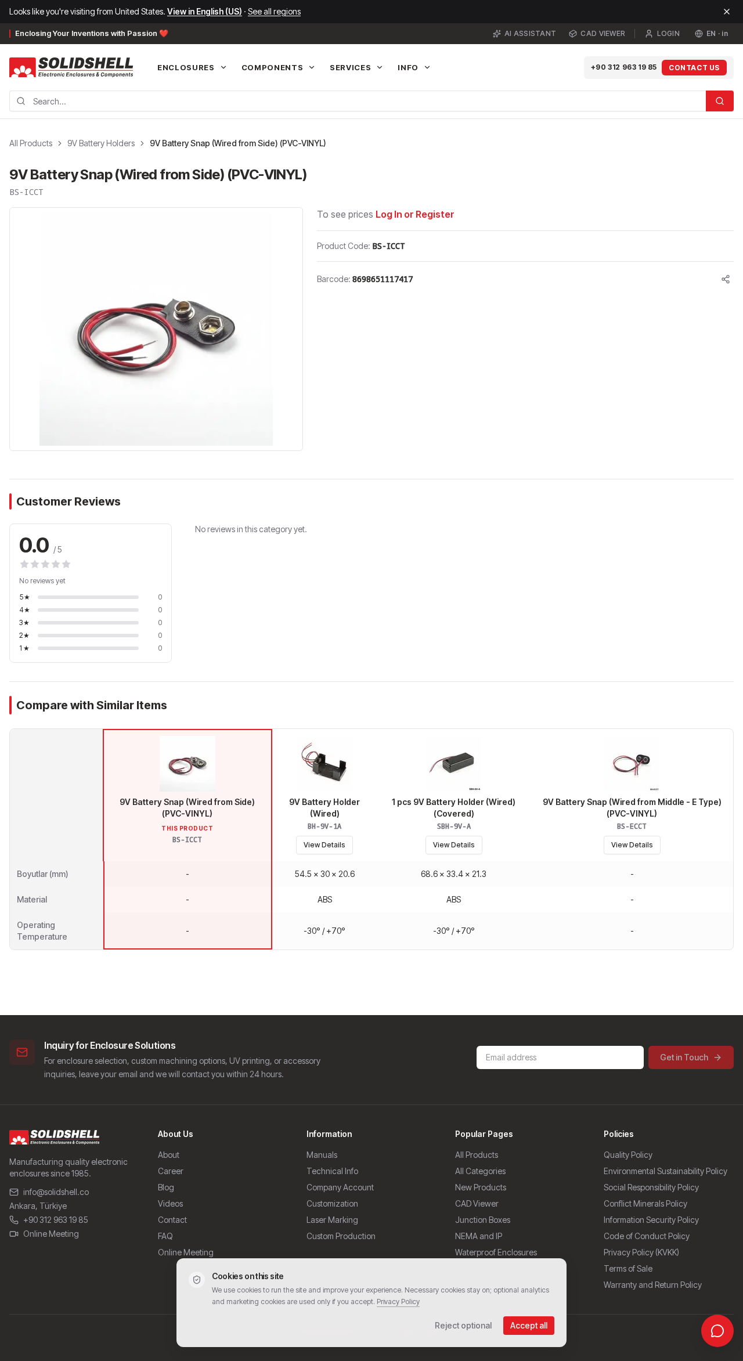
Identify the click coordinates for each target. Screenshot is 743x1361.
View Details (324, 844)
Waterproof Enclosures (496, 1252)
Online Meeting (51, 1234)
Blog (166, 1187)
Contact (172, 1220)
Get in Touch (684, 1057)
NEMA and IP (478, 1236)
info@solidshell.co (56, 1192)
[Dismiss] (727, 12)
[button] (156, 329)
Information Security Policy (651, 1220)
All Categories (480, 1171)
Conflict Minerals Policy (645, 1203)
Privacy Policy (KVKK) (641, 1252)
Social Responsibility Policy (651, 1187)
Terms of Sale (628, 1268)
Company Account (340, 1187)
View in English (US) (204, 11)
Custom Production (341, 1236)
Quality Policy (628, 1155)
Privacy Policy (398, 1301)
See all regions (274, 11)
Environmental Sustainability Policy (665, 1171)
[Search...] (720, 101)
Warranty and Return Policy (653, 1285)
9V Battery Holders (101, 143)
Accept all (528, 1325)
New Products (480, 1187)
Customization (332, 1203)
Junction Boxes (482, 1220)
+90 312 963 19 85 (624, 67)
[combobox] (357, 101)
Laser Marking (332, 1220)
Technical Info (332, 1171)
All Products (30, 143)
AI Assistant (530, 33)
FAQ (165, 1236)
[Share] (725, 279)
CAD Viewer (602, 33)
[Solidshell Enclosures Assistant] (717, 1331)
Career (170, 1171)
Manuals (321, 1155)
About (168, 1155)
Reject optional (463, 1325)
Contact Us (694, 67)
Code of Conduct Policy (647, 1236)
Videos (170, 1203)
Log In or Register (415, 214)
